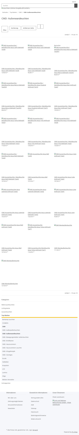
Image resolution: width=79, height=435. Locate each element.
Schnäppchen (6, 383)
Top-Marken (6, 315)
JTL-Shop (74, 432)
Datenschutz (35, 401)
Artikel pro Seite (28, 28)
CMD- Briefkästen (8, 341)
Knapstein (5, 365)
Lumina (4, 372)
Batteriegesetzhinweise (38, 415)
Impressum (34, 412)
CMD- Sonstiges (7, 355)
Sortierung (14, 28)
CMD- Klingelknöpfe (8, 351)
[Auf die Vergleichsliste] (3, 42)
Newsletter (11, 408)
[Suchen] (75, 6)
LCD (3, 369)
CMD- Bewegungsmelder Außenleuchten (15, 337)
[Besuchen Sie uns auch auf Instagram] (7, 426)
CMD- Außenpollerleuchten (11, 330)
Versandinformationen (15, 405)
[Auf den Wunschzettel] (6, 42)
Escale (4, 358)
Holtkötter (5, 362)
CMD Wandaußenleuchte (62, 248)
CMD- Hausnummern (9, 344)
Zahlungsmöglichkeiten (15, 401)
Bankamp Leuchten (8, 319)
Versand (35, 430)
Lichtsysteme (6, 308)
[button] (65, 2)
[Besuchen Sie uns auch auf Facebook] (7, 424)
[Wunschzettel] (68, 2)
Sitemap (33, 408)
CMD (3, 326)
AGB (32, 405)
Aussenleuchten (7, 312)
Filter (4, 30)
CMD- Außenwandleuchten (11, 334)
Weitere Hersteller (8, 380)
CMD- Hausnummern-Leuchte (12, 348)
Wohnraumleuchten (8, 305)
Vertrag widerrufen (37, 398)
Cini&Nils (5, 323)
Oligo (4, 376)
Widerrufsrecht (36, 419)
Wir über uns (12, 398)
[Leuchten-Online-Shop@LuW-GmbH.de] (16, 8)
